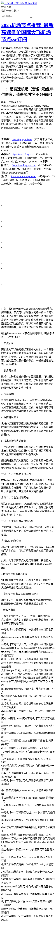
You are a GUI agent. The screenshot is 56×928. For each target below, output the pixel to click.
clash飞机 (32, 3)
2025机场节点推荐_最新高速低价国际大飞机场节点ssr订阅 (27, 32)
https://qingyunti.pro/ (22, 139)
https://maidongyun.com (24, 165)
